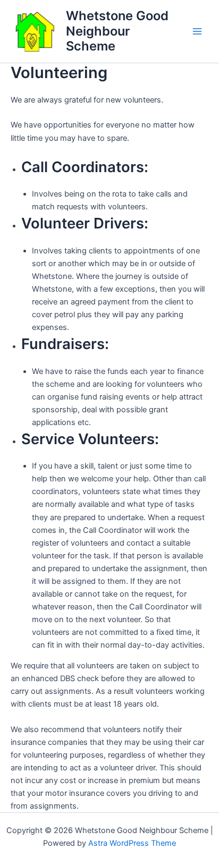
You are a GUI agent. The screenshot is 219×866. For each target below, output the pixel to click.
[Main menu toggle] (197, 31)
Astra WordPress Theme (132, 843)
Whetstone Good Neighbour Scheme (117, 31)
